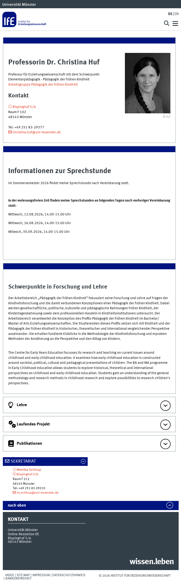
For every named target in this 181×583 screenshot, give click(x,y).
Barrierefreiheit (18, 578)
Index (9, 575)
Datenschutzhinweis (68, 575)
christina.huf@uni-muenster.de (37, 132)
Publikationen (29, 443)
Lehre (22, 405)
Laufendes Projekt (33, 424)
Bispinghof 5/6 (24, 107)
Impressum (41, 575)
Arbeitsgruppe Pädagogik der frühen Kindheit (43, 85)
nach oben (17, 506)
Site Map (23, 575)
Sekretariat (23, 461)
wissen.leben (152, 562)
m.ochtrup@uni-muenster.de (37, 492)
